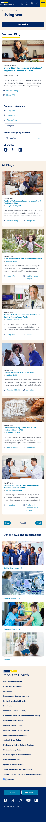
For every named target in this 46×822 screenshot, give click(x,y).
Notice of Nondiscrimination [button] (15, 735)
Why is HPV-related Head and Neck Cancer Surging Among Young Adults (22, 316)
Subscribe (23, 24)
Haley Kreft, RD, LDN (13, 206)
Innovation (30, 390)
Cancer (28, 334)
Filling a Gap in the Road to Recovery (19, 372)
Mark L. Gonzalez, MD (14, 490)
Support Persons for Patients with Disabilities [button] (22, 774)
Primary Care (12, 120)
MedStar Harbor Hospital (32, 277)
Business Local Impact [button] (12, 681)
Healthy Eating (12, 91)
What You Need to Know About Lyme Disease (23, 258)
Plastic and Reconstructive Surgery (32, 508)
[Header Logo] (8, 2)
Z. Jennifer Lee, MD (13, 433)
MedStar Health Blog (10, 10)
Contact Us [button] (29, 792)
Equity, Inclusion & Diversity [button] (14, 701)
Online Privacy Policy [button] (12, 740)
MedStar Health (11, 261)
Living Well (10, 95)
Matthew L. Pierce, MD (14, 320)
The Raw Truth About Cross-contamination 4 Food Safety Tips (22, 202)
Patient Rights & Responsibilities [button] (17, 755)
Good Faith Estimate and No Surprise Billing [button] (21, 715)
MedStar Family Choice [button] (12, 725)
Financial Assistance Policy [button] (14, 711)
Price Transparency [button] (11, 759)
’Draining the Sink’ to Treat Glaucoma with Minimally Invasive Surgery (21, 486)
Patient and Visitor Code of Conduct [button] (18, 745)
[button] (21, 3)
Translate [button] (11, 779)
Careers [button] (12, 792)
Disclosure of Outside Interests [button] (16, 696)
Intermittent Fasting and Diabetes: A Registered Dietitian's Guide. (22, 69)
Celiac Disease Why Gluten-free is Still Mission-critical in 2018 (20, 429)
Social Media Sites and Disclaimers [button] (17, 769)
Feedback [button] (7, 706)
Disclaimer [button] (7, 691)
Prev (7, 523)
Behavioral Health (13, 390)
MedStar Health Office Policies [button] (16, 730)
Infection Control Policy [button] (13, 720)
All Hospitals (11, 138)
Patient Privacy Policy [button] (12, 750)
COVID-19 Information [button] (13, 686)
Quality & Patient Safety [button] (13, 764)
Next (39, 523)
